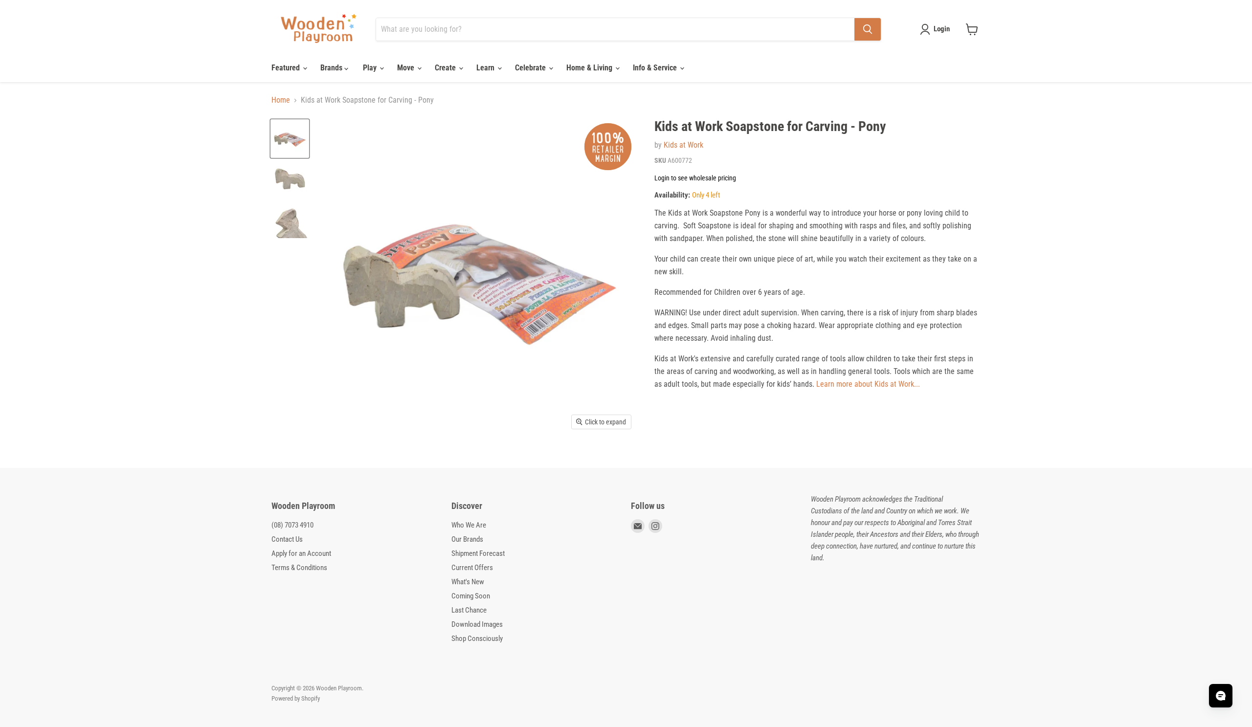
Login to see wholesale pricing (695, 178)
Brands (332, 67)
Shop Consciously (477, 638)
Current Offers (472, 567)
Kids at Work (683, 145)
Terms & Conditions (299, 567)
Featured (286, 67)
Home (280, 100)
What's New (467, 581)
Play (371, 67)
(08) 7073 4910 (292, 525)
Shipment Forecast (478, 553)
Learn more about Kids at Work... (868, 384)
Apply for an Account (301, 553)
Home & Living (590, 67)
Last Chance (469, 610)
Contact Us (287, 539)
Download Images (477, 624)
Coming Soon (470, 596)
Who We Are (468, 525)
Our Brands (467, 539)
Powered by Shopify (295, 698)
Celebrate (531, 67)
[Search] (867, 29)
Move (406, 67)
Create (446, 67)
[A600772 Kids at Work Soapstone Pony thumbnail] (289, 138)
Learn (486, 67)
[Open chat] (1220, 695)
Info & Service (656, 67)
